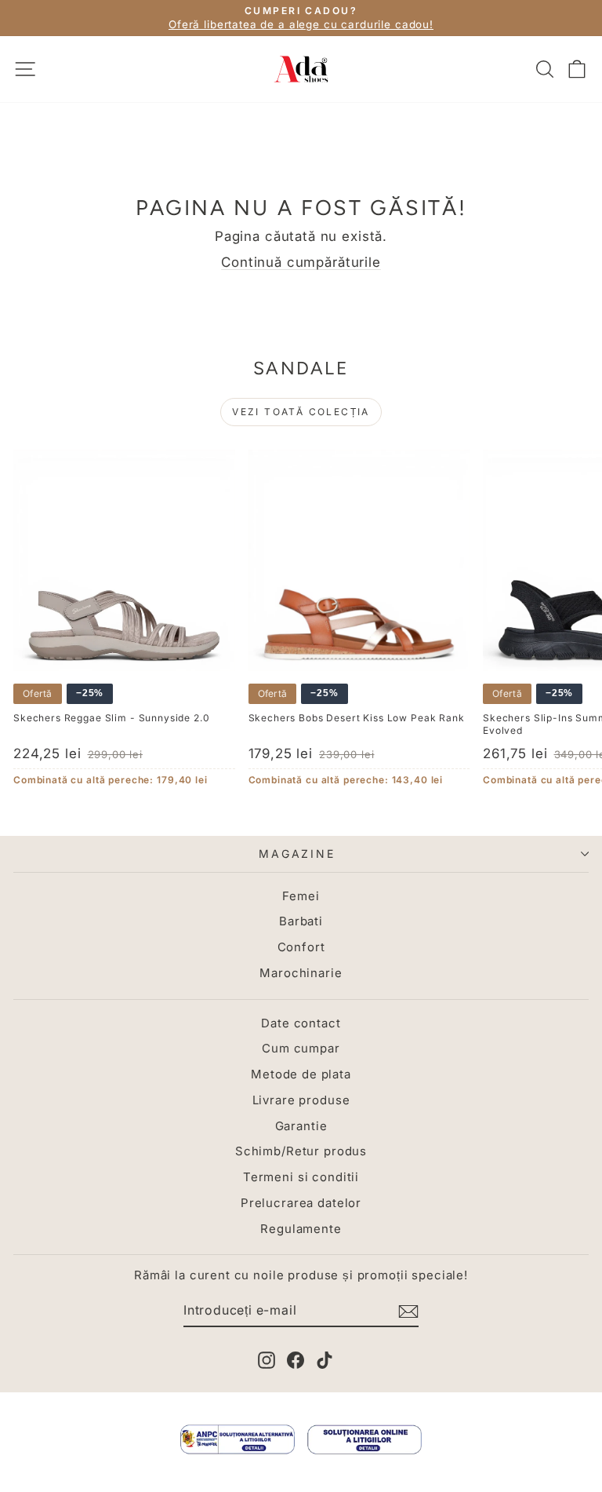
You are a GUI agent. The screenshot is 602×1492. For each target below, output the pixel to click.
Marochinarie (300, 972)
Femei (300, 895)
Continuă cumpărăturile (301, 262)
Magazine (297, 853)
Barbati (301, 921)
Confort (301, 946)
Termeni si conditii (301, 1176)
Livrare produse (301, 1100)
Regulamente (300, 1228)
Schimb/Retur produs (301, 1151)
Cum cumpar (301, 1048)
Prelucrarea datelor (301, 1202)
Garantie (301, 1125)
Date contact (300, 1023)
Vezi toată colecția (301, 412)
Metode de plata (301, 1074)
